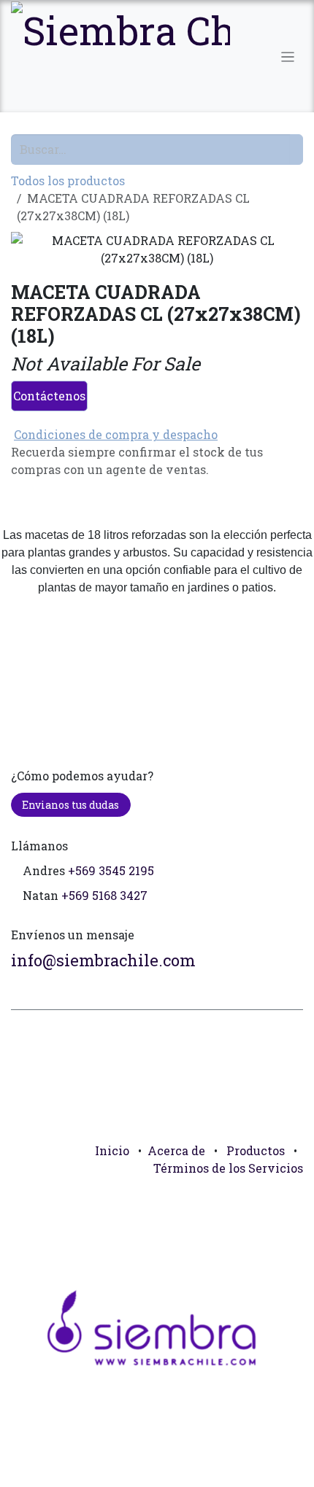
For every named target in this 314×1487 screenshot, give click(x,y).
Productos (255, 1150)
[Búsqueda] (296, 149)
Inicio (112, 1150)
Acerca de (176, 1150)
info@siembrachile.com (103, 960)
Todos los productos (68, 180)
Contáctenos (49, 395)
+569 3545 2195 (111, 870)
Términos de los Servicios (228, 1168)
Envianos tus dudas (70, 805)
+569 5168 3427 (104, 895)
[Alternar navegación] (288, 56)
